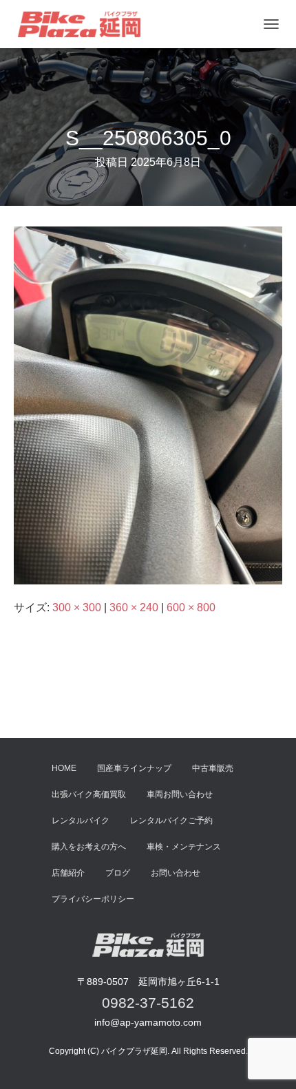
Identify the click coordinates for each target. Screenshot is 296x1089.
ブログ (117, 873)
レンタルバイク (80, 820)
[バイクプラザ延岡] (84, 24)
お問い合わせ (175, 873)
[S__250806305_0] (148, 404)
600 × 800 (191, 607)
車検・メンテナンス (184, 847)
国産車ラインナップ (134, 768)
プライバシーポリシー (93, 899)
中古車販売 (212, 768)
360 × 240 (133, 607)
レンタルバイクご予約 (171, 820)
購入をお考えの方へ (89, 847)
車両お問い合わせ (180, 794)
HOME (64, 768)
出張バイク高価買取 (89, 794)
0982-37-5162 (148, 1003)
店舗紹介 (68, 873)
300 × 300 (76, 607)
